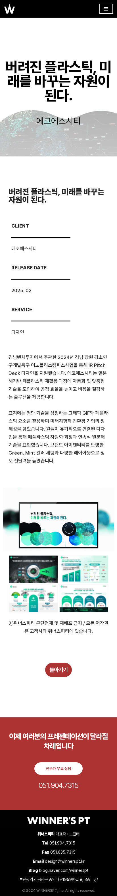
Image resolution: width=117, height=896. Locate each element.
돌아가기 (58, 669)
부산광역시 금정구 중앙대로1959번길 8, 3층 (55, 879)
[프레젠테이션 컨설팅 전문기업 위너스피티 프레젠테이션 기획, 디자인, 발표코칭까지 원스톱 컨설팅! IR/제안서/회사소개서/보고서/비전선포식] (9, 9)
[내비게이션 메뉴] (106, 9)
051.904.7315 (62, 843)
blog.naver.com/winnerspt (58, 870)
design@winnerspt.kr (65, 861)
